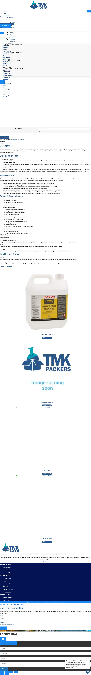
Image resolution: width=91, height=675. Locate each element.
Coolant (5, 45)
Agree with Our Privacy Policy (8, 624)
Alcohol (5, 39)
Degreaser (5, 47)
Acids (4, 37)
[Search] (2, 22)
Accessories (6, 35)
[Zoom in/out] (2, 672)
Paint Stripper (6, 57)
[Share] (11, 672)
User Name (3, 646)
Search (1, 27)
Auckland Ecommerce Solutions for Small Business (54, 602)
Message (2, 661)
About (5, 13)
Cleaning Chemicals (8, 43)
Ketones (5, 53)
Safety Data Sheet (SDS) (6, 143)
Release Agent (6, 64)
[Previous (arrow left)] (2, 674)
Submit (4, 669)
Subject (2, 656)
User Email (3, 651)
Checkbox (2, 622)
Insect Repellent (7, 51)
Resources (7, 77)
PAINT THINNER (13, 139)
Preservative (6, 62)
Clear (39, 131)
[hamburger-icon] (89, 11)
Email (1, 616)
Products (6, 15)
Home (5, 11)
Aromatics (5, 41)
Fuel (4, 49)
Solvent (5, 66)
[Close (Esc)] (16, 672)
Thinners (22, 139)
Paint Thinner (6, 59)
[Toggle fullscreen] (7, 672)
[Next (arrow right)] (7, 674)
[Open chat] (88, 672)
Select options (47, 338)
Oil (3, 55)
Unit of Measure (18, 128)
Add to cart (4, 137)
